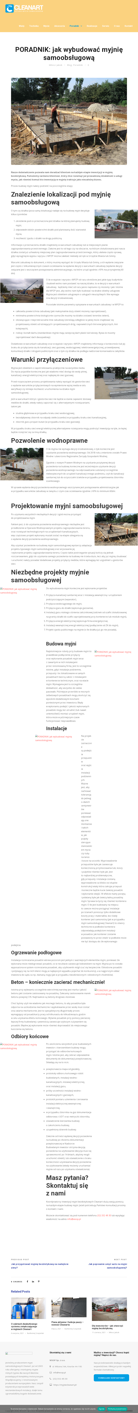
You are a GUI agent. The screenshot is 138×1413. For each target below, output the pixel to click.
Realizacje (92, 26)
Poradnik (74, 26)
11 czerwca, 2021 (99, 1332)
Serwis (105, 26)
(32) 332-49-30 (60, 1378)
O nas (117, 26)
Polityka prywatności (117, 1409)
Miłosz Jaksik (55, 65)
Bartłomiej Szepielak (35, 1333)
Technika (34, 26)
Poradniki (78, 65)
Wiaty (21, 26)
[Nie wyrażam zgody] (134, 1409)
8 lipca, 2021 (56, 1329)
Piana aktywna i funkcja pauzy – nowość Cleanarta (67, 1323)
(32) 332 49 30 (104, 1215)
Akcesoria (59, 26)
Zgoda (101, 1409)
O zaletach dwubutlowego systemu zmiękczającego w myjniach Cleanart (24, 1326)
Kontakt (129, 26)
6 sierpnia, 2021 (17, 1333)
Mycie (46, 26)
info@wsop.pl (74, 1219)
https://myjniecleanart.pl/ (65, 1384)
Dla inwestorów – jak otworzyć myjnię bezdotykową (107, 1327)
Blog (69, 65)
